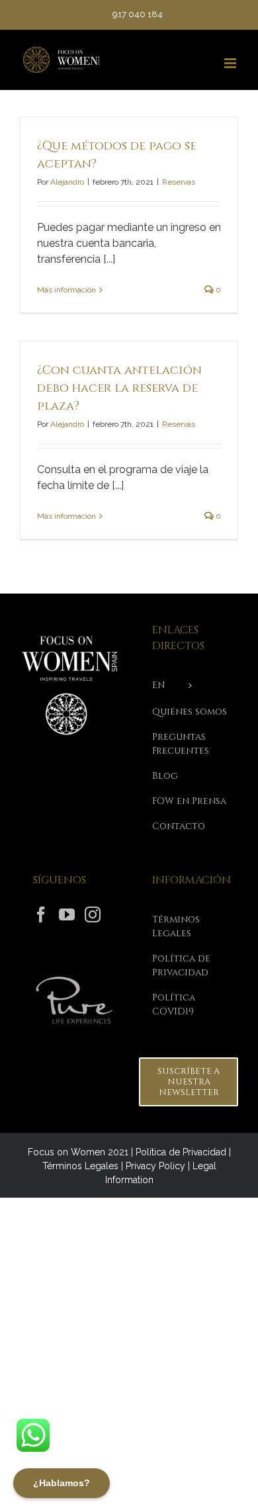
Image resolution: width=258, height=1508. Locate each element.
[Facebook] (41, 914)
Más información (66, 289)
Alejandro (67, 182)
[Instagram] (93, 914)
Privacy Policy (155, 1166)
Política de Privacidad (181, 1152)
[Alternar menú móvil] (231, 63)
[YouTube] (67, 914)
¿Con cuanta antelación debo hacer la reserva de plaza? (119, 388)
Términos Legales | (84, 1166)
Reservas (178, 182)
